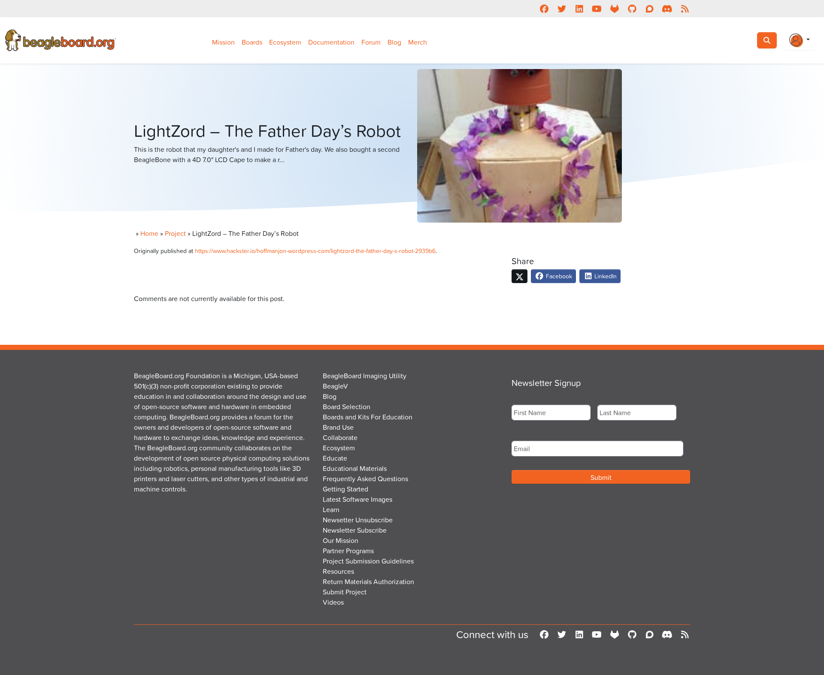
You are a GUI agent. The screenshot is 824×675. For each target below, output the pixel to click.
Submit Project (345, 592)
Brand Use (338, 427)
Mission (223, 42)
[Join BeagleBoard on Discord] (667, 8)
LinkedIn (605, 276)
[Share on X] (519, 276)
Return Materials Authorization (368, 581)
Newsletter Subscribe (355, 530)
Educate (335, 458)
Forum (371, 42)
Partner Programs (348, 550)
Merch (417, 42)
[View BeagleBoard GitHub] (632, 8)
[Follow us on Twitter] (561, 8)
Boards (252, 42)
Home (149, 233)
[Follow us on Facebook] (544, 8)
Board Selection (346, 406)
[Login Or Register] (799, 40)
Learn (331, 509)
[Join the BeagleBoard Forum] (649, 8)
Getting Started (345, 489)
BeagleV (335, 386)
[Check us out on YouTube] (596, 8)
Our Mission (340, 540)
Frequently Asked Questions (365, 478)
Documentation (331, 42)
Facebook (558, 276)
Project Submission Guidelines (368, 561)
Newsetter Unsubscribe (358, 519)
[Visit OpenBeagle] (614, 8)
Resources (338, 571)
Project (175, 233)
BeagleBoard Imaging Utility (364, 375)
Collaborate (340, 437)
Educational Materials (355, 468)
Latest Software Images (357, 499)
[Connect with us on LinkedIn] (579, 8)
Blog (394, 42)
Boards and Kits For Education (367, 417)
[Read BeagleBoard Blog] (684, 8)
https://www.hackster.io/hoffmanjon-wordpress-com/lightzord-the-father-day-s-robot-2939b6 (315, 251)
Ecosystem (285, 42)
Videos (333, 602)
